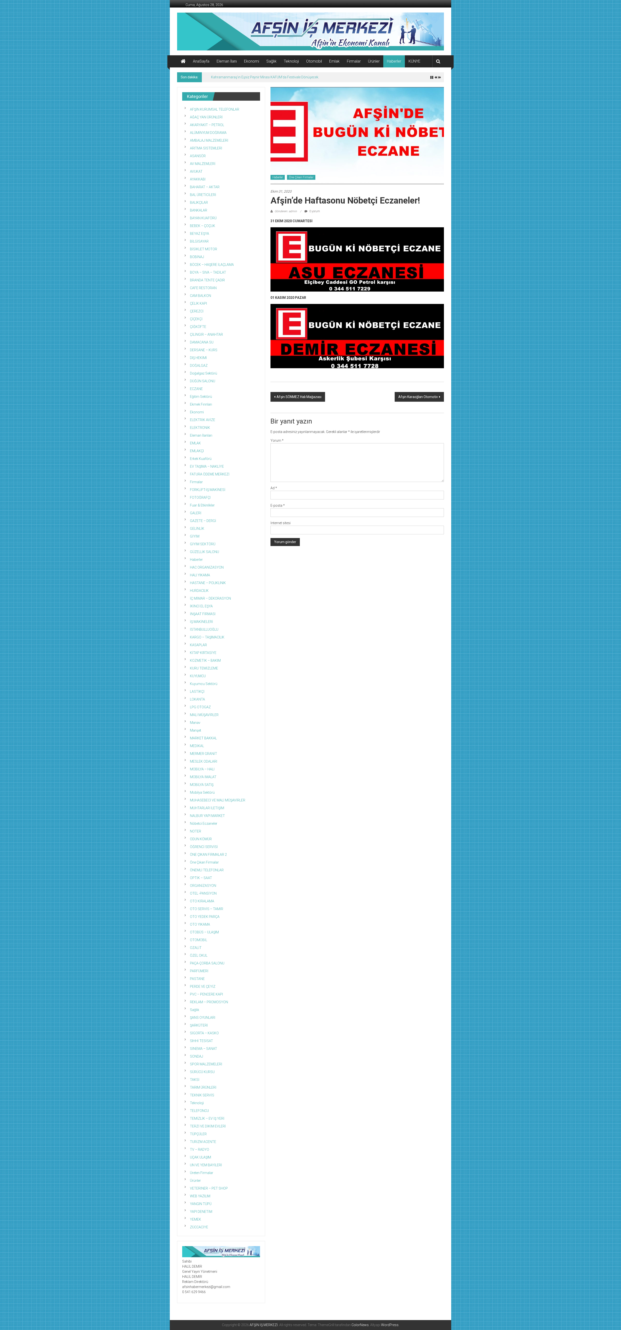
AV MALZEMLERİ (202, 164)
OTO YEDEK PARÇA (205, 917)
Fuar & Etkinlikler (202, 505)
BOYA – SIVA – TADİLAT (208, 272)
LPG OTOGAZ (200, 707)
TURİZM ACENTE (203, 1142)
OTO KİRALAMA (202, 901)
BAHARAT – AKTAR (205, 187)
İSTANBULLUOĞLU (204, 629)
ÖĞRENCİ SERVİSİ (204, 847)
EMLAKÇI (197, 451)
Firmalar (354, 61)
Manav (195, 723)
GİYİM (194, 536)
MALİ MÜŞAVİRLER (204, 715)
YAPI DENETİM (201, 1212)
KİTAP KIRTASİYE (203, 653)
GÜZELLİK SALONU (204, 552)
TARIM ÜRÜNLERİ (203, 1087)
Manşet (195, 730)
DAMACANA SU (201, 342)
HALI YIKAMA (200, 575)
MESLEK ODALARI (203, 761)
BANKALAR (198, 210)
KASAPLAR (198, 645)
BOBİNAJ (197, 257)
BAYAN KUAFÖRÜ (203, 218)
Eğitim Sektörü (201, 397)
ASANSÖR (198, 156)
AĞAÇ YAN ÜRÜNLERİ (206, 117)
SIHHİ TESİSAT (201, 1041)
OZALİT (196, 948)
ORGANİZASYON (203, 886)
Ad (273, 488)
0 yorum (314, 211)
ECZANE (196, 389)
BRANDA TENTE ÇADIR (207, 280)
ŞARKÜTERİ (199, 1025)
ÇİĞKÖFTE (198, 327)
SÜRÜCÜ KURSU (202, 1072)
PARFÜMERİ (199, 971)
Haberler (394, 61)
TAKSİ (194, 1080)
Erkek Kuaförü (201, 459)
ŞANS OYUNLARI (202, 1018)
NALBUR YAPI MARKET (207, 816)
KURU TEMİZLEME (204, 668)
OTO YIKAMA (200, 924)
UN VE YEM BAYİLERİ (206, 1165)
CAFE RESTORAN (203, 288)
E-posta (277, 505)
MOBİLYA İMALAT (203, 777)
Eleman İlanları (201, 435)
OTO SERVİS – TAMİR (206, 909)
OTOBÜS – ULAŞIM (204, 932)
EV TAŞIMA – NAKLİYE (207, 466)
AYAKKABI (197, 179)
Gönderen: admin (286, 211)
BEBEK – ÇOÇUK (202, 226)
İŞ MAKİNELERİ (201, 622)
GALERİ (195, 513)
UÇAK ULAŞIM (200, 1157)
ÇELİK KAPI (198, 303)
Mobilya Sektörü (202, 792)
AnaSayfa (201, 61)
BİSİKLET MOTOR (203, 249)
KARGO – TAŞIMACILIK (207, 637)
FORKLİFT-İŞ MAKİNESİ (207, 490)
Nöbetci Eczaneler (203, 823)
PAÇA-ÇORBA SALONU (207, 963)
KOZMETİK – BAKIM (205, 660)
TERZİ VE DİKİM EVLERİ (208, 1126)
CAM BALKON (200, 296)
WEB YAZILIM (200, 1196)
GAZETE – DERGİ (203, 521)
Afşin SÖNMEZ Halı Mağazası (299, 397)
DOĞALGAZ (199, 365)
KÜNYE (414, 61)
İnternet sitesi (280, 523)
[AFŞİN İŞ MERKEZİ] (183, 61)
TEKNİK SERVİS (202, 1095)
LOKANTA (197, 699)
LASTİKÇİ (197, 692)
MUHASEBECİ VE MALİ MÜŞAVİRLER (217, 800)
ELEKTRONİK (200, 428)
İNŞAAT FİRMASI (202, 614)
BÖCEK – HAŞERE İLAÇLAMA (212, 265)
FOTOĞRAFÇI (200, 497)
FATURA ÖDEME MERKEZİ (209, 474)
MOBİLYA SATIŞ (201, 785)
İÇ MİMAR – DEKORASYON (210, 598)
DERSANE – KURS (203, 350)
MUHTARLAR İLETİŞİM (207, 808)
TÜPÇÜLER (198, 1134)
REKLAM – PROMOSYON (209, 1002)
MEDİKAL (197, 746)
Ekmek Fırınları (201, 404)
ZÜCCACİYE (199, 1227)
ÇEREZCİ (197, 311)
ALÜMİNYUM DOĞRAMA (208, 133)
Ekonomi (251, 61)
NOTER (195, 831)
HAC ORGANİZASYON (207, 567)
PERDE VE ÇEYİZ (202, 986)
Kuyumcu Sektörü (203, 684)
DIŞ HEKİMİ (198, 358)
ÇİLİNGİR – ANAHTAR (206, 334)
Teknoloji (291, 61)
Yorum (277, 440)
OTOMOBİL (198, 940)
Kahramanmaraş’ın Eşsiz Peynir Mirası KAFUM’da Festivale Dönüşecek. (265, 77)
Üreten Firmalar (201, 1173)
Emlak (334, 61)
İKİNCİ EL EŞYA (201, 606)
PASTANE (197, 979)
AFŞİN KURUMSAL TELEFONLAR (214, 109)
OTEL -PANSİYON (203, 893)
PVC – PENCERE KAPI (206, 994)
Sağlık (271, 61)
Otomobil (314, 61)
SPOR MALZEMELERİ (206, 1064)
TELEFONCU (199, 1111)
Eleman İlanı (227, 61)
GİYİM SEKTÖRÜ (202, 544)
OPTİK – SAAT (201, 878)
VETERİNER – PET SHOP (209, 1188)
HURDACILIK (199, 591)
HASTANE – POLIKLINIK (208, 583)
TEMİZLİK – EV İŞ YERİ (207, 1118)
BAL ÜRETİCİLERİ (203, 195)
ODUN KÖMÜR (201, 839)
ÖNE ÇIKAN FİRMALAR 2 (208, 855)
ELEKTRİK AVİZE (202, 420)
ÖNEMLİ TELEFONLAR (207, 870)
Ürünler (374, 61)
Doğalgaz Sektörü (203, 373)
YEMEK (195, 1219)
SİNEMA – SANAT (203, 1049)
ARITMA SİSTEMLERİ (206, 148)
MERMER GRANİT (203, 754)
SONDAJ (196, 1056)
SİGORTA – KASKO (204, 1033)
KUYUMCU (198, 676)
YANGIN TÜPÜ (201, 1204)
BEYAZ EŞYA (199, 234)
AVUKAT (196, 171)
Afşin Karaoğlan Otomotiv (418, 397)
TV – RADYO (199, 1149)
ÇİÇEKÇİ (196, 319)
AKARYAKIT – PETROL (207, 125)
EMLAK (195, 443)
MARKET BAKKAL (203, 738)
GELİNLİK (197, 528)
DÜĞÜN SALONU (202, 381)
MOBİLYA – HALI (202, 769)
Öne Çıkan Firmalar (301, 177)
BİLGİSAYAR (199, 241)
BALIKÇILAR (199, 202)
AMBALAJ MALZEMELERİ (209, 140)
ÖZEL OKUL (198, 955)
